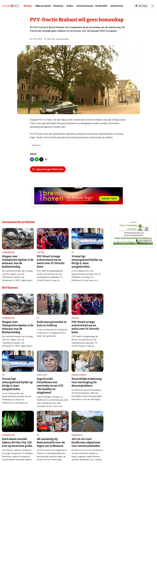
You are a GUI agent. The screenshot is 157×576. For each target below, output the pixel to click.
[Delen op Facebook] (32, 159)
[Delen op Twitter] (41, 159)
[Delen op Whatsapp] (37, 159)
